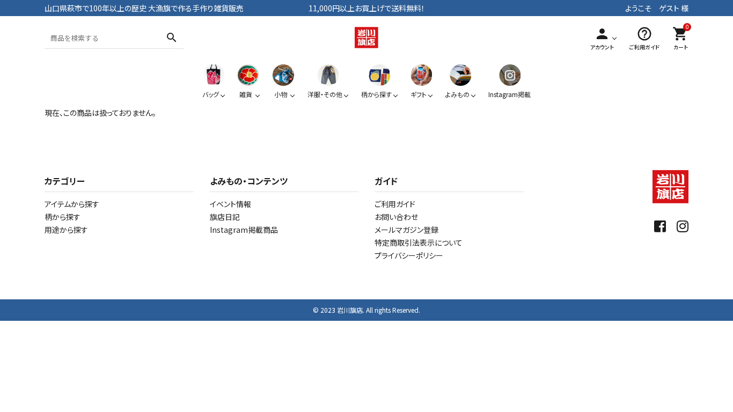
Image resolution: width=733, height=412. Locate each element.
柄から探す (62, 216)
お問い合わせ (396, 216)
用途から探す (66, 229)
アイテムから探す (72, 203)
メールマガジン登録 (406, 229)
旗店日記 (225, 216)
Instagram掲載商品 (244, 229)
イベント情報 (230, 203)
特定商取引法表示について (419, 242)
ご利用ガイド (395, 203)
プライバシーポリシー (409, 255)
